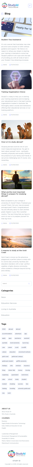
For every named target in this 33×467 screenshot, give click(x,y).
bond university (14, 342)
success (20, 384)
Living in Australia (8, 309)
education (12, 352)
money (20, 370)
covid (16, 347)
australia (4, 342)
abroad (11, 329)
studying (12, 384)
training (4, 388)
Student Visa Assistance (11, 39)
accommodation (7, 333)
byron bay (26, 342)
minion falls (11, 370)
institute (18, 365)
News (3, 297)
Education (5, 315)
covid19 (23, 347)
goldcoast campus (17, 356)
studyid (4, 384)
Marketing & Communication (10, 443)
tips (27, 384)
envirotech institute (24, 352)
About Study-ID (6, 411)
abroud (18, 329)
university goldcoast (24, 388)
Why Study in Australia (8, 414)
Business (4, 421)
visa (3, 393)
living (3, 370)
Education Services (9, 303)
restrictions (24, 374)
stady (17, 379)
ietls (11, 365)
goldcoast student (7, 361)
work (9, 393)
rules (3, 379)
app (25, 333)
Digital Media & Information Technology (13, 423)
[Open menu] (30, 5)
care (3, 347)
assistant (26, 338)
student (24, 379)
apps (10, 338)
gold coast (5, 356)
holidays (4, 365)
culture (4, 352)
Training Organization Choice (13, 92)
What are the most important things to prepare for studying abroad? (13, 194)
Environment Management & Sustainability (14, 436)
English (4, 428)
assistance (18, 338)
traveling (12, 388)
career (10, 347)
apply (3, 338)
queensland (14, 374)
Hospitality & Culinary (8, 438)
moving (27, 370)
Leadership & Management (10, 433)
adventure (18, 333)
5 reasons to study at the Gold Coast (13, 251)
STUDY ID (16, 461)
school (10, 379)
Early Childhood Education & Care (12, 425)
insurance (27, 365)
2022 (3, 329)
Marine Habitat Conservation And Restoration (15, 440)
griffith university (21, 361)
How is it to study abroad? (12, 142)
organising (5, 374)
